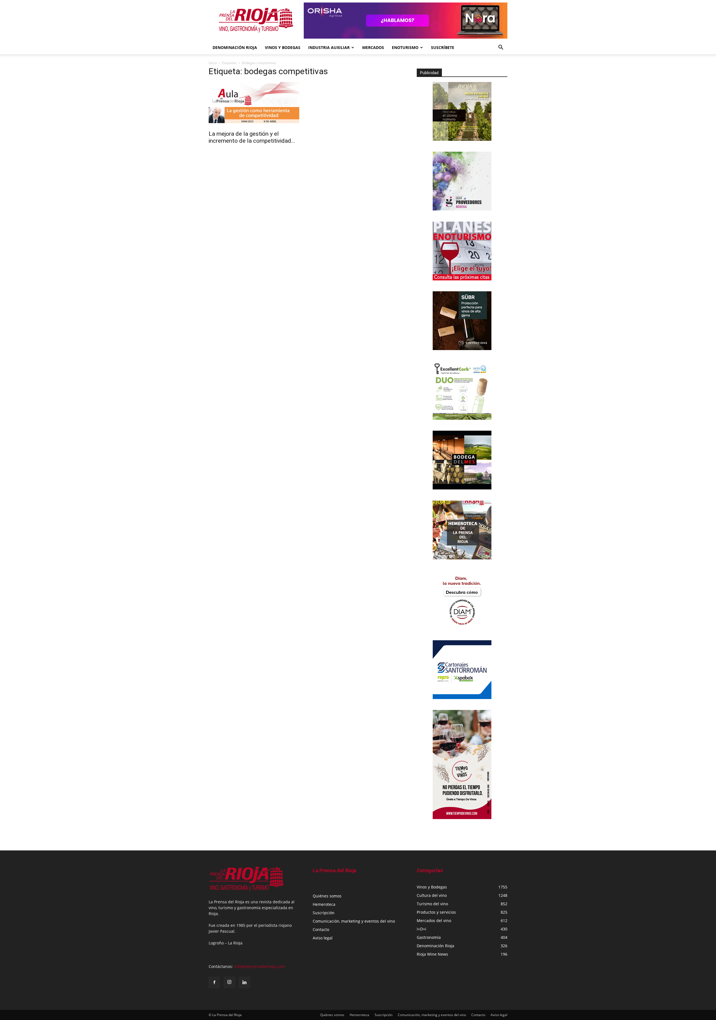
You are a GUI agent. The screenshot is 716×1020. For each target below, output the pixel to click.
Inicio (213, 62)
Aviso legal (323, 938)
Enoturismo (405, 47)
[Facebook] (214, 982)
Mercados (373, 47)
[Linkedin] (244, 982)
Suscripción (324, 912)
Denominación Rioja (235, 47)
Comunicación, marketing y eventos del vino (354, 921)
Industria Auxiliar (329, 47)
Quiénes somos (327, 896)
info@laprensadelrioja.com (259, 966)
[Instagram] (229, 982)
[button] (500, 48)
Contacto (321, 929)
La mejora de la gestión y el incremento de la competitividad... (252, 137)
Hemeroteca (324, 904)
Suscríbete (442, 47)
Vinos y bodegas (282, 47)
